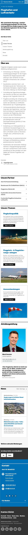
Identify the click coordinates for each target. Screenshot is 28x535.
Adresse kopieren (9, 480)
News (4, 52)
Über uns (5, 40)
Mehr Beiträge (21, 389)
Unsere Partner (7, 43)
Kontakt (5, 55)
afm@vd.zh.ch (10, 488)
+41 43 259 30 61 (7, 361)
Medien (22, 516)
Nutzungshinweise (18, 523)
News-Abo (15, 516)
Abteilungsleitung (8, 49)
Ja (3, 455)
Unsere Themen (7, 46)
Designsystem (15, 521)
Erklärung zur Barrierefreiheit (7, 523)
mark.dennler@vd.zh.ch (9, 359)
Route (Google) (9, 478)
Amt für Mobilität (8, 6)
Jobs (14, 518)
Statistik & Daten (6, 518)
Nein (9, 455)
